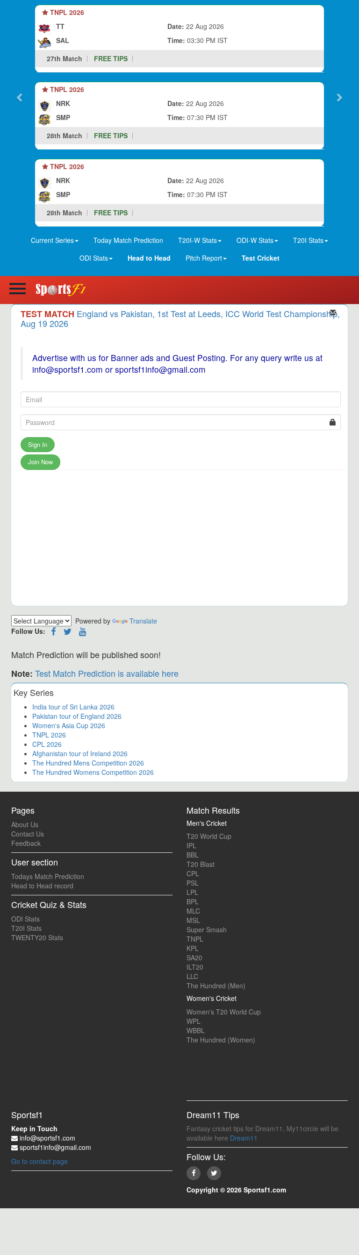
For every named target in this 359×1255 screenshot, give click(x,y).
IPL (191, 845)
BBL (193, 854)
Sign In (37, 444)
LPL (192, 892)
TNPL (195, 938)
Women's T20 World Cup (224, 1011)
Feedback (26, 843)
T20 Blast (201, 864)
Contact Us (27, 833)
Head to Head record (42, 885)
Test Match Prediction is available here (107, 673)
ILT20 (195, 966)
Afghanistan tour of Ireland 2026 (80, 753)
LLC (192, 976)
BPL (193, 901)
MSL (193, 920)
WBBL (196, 1030)
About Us (24, 824)
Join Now (40, 461)
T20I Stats (26, 928)
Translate (143, 620)
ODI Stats (25, 918)
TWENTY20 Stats (37, 937)
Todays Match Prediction (47, 876)
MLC (193, 910)
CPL (193, 873)
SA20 (194, 957)
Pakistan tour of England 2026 (77, 716)
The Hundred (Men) (216, 985)
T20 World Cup (209, 836)
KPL (193, 948)
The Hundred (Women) (221, 1039)
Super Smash (207, 929)
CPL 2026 (47, 744)
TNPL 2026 (49, 734)
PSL (193, 882)
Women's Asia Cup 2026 (68, 725)
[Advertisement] (179, 540)
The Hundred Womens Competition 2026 (93, 772)
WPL (194, 1021)
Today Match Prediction (128, 240)
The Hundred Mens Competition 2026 (88, 762)
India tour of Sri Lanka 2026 (73, 706)
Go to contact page (39, 1161)
